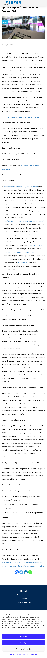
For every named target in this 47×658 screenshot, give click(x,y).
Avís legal (23, 598)
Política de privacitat (30, 654)
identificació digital (35, 245)
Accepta (23, 636)
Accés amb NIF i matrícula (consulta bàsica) (21, 187)
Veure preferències (24, 649)
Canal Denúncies (23, 595)
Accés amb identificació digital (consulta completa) (24, 221)
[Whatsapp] (30, 572)
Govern (5, 22)
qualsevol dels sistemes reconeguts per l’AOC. (22, 252)
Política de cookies (15, 654)
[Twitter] (21, 572)
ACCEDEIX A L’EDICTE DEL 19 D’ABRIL (23, 117)
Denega (23, 643)
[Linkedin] (26, 572)
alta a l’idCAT (22, 262)
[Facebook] (17, 572)
